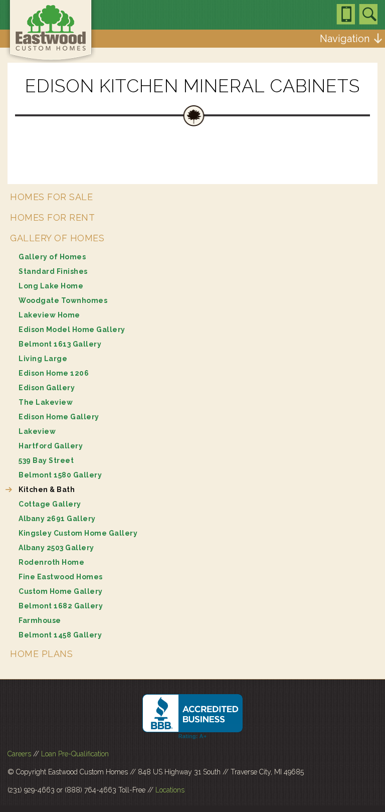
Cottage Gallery (50, 504)
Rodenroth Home (51, 562)
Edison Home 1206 (54, 373)
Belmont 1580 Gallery (60, 475)
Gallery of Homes (57, 238)
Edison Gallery (47, 388)
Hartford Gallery (51, 446)
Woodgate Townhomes (63, 300)
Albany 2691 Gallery (57, 519)
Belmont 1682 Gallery (61, 606)
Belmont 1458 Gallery (60, 635)
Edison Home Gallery (59, 417)
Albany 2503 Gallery (56, 548)
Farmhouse (40, 620)
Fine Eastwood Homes (61, 577)
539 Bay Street (46, 460)
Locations (169, 790)
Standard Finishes (53, 271)
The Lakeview (46, 402)
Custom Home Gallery (61, 591)
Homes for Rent (52, 217)
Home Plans (41, 653)
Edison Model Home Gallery (72, 330)
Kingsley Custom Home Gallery (78, 533)
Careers (19, 754)
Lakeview (37, 431)
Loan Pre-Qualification (75, 754)
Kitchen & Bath (47, 489)
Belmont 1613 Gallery (60, 344)
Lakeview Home (49, 315)
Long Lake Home (51, 286)
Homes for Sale (51, 197)
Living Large (43, 359)
